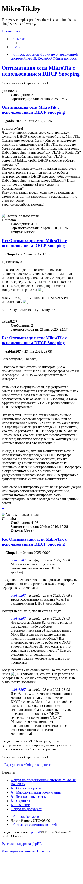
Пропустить (11, 31)
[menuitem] (15, 47)
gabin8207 (18, 560)
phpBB (36, 832)
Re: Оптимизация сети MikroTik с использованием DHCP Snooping (34, 243)
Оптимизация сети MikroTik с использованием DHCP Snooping (41, 71)
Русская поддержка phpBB (22, 844)
